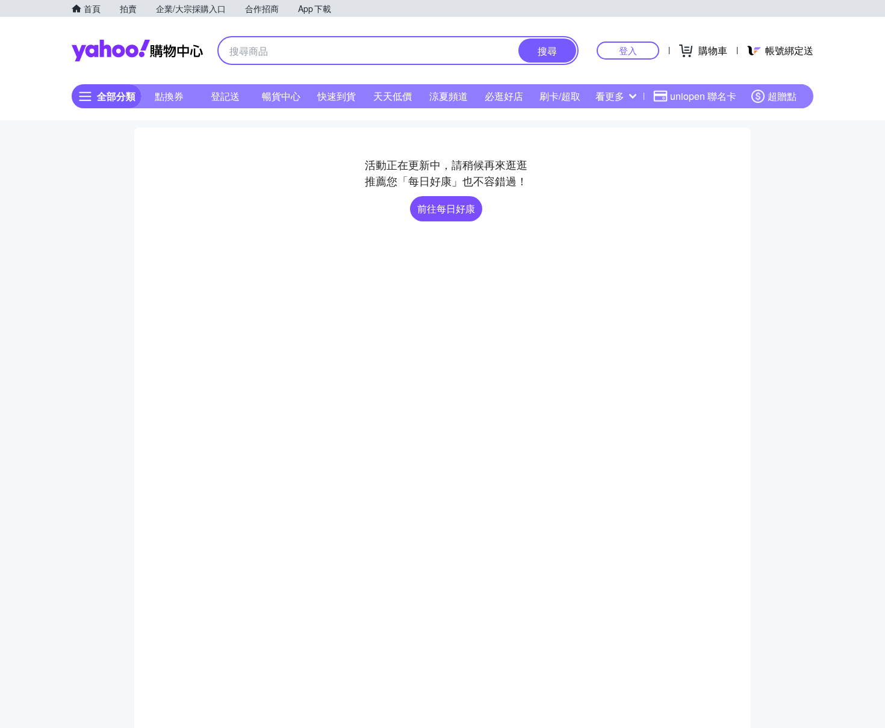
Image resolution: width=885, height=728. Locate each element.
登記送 (225, 96)
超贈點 (782, 96)
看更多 (609, 96)
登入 (628, 50)
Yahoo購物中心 (137, 50)
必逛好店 (504, 96)
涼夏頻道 (448, 96)
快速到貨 (336, 96)
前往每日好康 (446, 208)
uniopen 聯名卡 (703, 96)
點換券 (169, 96)
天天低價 (392, 96)
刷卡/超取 (559, 96)
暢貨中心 (281, 96)
